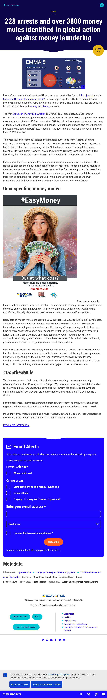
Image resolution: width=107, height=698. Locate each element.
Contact (88, 694)
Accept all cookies (19, 684)
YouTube (64, 640)
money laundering (39, 106)
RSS (43, 640)
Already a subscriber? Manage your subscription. (33, 550)
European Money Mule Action (29, 113)
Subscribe (53, 541)
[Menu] (103, 694)
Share (102, 5)
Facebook (56, 640)
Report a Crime (20, 616)
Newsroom (13, 5)
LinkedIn (51, 640)
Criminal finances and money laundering (36, 486)
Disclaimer (14, 524)
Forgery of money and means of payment (37, 499)
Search (81, 694)
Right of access (70, 621)
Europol (12, 694)
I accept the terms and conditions (33, 533)
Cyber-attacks (21, 492)
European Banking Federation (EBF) (23, 99)
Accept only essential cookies (46, 684)
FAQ (37, 616)
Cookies (67, 617)
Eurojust (85, 95)
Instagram (47, 640)
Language (96, 694)
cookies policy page (59, 674)
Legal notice (69, 614)
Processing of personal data (75, 624)
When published (23, 473)
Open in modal (53, 73)
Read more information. (16, 424)
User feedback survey (26, 627)
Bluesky (60, 640)
